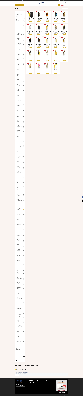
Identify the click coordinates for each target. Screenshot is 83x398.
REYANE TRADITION (19, 256)
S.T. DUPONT (18, 262)
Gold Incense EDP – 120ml (47, 57)
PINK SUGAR (18, 243)
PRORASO (18, 246)
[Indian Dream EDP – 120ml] (38, 66)
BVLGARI (18, 79)
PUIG (17, 248)
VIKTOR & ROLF (18, 294)
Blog (46, 384)
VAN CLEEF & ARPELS (19, 289)
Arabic (33, 382)
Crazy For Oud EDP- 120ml (64, 44)
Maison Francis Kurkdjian (19, 321)
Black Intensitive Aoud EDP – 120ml (47, 32)
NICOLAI (17, 229)
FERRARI (18, 134)
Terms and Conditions (39, 383)
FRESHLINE (18, 142)
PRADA (17, 245)
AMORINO (18, 39)
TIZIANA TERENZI (19, 282)
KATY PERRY (18, 313)
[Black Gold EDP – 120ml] (38, 27)
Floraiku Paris (18, 136)
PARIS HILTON (18, 330)
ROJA (17, 334)
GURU (17, 155)
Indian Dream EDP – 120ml (38, 70)
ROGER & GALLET (19, 260)
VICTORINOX (18, 293)
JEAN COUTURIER (18, 305)
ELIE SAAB (18, 116)
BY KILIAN (18, 80)
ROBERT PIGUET (18, 332)
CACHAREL (18, 83)
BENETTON (18, 59)
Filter (23, 356)
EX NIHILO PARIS (18, 129)
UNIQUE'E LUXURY (19, 287)
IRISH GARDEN (18, 163)
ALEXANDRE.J (18, 38)
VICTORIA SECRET (19, 325)
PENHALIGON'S (18, 239)
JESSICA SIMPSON (19, 309)
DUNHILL (18, 114)
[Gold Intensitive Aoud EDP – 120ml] (55, 53)
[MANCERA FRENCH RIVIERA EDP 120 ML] (47, 79)
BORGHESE (18, 70)
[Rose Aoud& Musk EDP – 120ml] (30, 104)
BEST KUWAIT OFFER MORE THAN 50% (19, 15)
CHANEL (17, 91)
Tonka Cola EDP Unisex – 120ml (47, 19)
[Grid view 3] (59, 8)
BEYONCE (18, 61)
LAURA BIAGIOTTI (19, 195)
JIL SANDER (18, 173)
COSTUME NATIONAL (19, 100)
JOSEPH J (18, 178)
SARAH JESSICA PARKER (19, 335)
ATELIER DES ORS (19, 50)
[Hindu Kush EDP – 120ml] (64, 53)
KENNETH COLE (18, 182)
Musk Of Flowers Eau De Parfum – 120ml (56, 83)
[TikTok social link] (61, 0)
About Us (47, 381)
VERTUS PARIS (18, 292)
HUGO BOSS (18, 161)
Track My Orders (39, 381)
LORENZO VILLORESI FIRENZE (19, 203)
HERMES (18, 158)
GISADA (17, 147)
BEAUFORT (18, 58)
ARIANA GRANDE (18, 47)
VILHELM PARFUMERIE (19, 326)
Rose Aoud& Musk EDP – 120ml (30, 109)
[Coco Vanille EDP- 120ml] (55, 40)
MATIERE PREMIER (19, 214)
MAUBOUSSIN (18, 215)
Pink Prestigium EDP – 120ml (38, 96)
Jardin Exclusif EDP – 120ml (30, 83)
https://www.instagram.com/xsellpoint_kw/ (62, 392)
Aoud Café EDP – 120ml (64, 18)
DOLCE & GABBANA (19, 111)
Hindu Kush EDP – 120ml (64, 57)
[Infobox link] (62, 5)
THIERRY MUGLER (19, 279)
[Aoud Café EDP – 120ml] (64, 14)
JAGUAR (17, 170)
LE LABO (17, 198)
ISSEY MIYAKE (18, 165)
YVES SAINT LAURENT (19, 298)
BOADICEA (18, 65)
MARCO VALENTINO (19, 213)
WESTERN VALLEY (19, 344)
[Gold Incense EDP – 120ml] (47, 53)
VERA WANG (18, 343)
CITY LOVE (18, 95)
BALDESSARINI (18, 54)
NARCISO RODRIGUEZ (19, 224)
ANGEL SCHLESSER (19, 40)
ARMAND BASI (18, 48)
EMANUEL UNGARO (19, 120)
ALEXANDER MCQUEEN (19, 37)
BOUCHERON (18, 74)
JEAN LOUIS (18, 171)
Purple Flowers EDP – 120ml (55, 96)
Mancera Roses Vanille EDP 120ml (30, 19)
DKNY (17, 110)
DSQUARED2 (18, 112)
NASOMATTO (18, 226)
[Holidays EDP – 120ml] (30, 66)
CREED (17, 101)
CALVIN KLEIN (18, 84)
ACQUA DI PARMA (19, 32)
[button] (30, 21)
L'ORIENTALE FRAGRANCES (18, 316)
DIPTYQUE (18, 109)
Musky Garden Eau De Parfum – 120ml (64, 83)
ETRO (17, 127)
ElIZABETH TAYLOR (19, 119)
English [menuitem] (44, 397)
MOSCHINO (18, 223)
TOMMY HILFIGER (19, 284)
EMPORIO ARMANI (19, 121)
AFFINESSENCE (18, 33)
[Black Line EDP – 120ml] (55, 27)
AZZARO (17, 53)
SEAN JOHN (18, 336)
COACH (17, 99)
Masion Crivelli (18, 327)
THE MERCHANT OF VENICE (19, 342)
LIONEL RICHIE (18, 317)
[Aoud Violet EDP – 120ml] (30, 27)
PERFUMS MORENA (19, 322)
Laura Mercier (18, 196)
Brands (22, 8)
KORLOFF (18, 186)
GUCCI (17, 151)
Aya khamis (19, 395)
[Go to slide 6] (62, 391)
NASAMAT (18, 225)
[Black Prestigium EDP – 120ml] (30, 40)
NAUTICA (18, 228)
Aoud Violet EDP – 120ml (30, 31)
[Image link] (20, 381)
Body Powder (17, 350)
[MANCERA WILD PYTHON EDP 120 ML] (38, 14)
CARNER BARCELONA (19, 85)
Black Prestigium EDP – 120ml (30, 45)
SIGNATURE (18, 266)
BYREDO (17, 81)
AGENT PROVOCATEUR (19, 34)
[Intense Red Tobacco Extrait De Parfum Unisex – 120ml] (64, 66)
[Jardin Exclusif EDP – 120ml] (30, 79)
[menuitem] (40, 397)
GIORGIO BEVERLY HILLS (19, 146)
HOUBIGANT (18, 160)
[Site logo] (41, 2)
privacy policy (38, 385)
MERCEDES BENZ (19, 218)
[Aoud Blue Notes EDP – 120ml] (55, 14)
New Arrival (17, 345)
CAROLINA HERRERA (19, 86)
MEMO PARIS (18, 216)
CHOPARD (18, 94)
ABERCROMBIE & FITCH (19, 28)
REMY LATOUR (18, 254)
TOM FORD (18, 283)
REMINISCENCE (18, 253)
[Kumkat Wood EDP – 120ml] (38, 79)
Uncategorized (17, 13)
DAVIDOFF (18, 104)
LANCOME (18, 193)
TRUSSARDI (18, 286)
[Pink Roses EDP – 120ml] (47, 91)
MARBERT (18, 210)
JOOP (17, 177)
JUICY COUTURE (18, 180)
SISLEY (17, 267)
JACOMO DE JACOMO (19, 167)
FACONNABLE (18, 130)
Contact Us (47, 383)
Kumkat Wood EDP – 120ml (38, 83)
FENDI (17, 131)
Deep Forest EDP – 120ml (30, 57)
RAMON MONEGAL (19, 250)
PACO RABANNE (18, 236)
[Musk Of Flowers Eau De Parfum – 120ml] (55, 79)
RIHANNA (18, 331)
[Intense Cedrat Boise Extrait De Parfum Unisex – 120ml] (55, 66)
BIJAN (17, 63)
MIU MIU (17, 329)
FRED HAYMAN (18, 299)
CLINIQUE (18, 96)
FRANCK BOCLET (18, 140)
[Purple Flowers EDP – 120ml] (55, 91)
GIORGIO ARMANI (18, 145)
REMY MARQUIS (18, 255)
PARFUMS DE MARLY (19, 238)
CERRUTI (18, 90)
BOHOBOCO (18, 68)
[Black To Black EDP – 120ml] (38, 40)
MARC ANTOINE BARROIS (19, 212)
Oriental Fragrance (18, 349)
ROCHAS (17, 259)
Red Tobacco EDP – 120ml (64, 95)
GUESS (17, 153)
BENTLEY (18, 60)
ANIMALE (18, 42)
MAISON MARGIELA (19, 207)
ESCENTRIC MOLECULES (19, 124)
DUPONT (18, 115)
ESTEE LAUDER (18, 125)
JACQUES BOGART (19, 168)
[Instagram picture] (61, 385)
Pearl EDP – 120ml (30, 95)
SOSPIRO (18, 269)
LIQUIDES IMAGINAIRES (19, 200)
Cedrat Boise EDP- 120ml (47, 44)
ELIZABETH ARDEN (19, 117)
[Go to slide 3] (60, 391)
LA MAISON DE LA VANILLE (19, 189)
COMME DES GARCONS (19, 25)
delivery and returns (39, 384)
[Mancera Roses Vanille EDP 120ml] (30, 14)
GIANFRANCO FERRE (19, 303)
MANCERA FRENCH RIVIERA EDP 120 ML (47, 83)
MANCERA (18, 209)
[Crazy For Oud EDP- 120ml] (64, 40)
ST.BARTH (18, 270)
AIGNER (17, 35)
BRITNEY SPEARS (19, 76)
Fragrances (17, 347)
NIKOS (17, 230)
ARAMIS (17, 45)
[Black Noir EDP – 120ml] (64, 27)
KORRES (17, 187)
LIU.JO (17, 319)
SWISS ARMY (18, 274)
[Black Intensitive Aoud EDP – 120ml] (47, 27)
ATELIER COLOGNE (19, 49)
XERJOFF (18, 297)
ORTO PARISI (18, 235)
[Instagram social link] (60, 0)
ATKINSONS (18, 52)
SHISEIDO (18, 337)
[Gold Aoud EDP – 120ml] (38, 53)
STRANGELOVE (18, 273)
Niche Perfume (31, 383)
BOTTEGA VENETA (19, 73)
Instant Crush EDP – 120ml (47, 70)
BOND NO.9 (18, 69)
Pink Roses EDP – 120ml (47, 95)
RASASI (17, 251)
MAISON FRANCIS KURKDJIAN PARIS (19, 205)
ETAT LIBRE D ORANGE (19, 126)
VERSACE (18, 291)
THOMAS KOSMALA (19, 281)
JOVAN (17, 310)
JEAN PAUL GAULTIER (19, 172)
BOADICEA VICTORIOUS (19, 66)
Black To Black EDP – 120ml (38, 45)
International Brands (26, 8)
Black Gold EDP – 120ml (39, 31)
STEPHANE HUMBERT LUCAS (19, 272)
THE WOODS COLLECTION (19, 278)
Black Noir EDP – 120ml (64, 31)
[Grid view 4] (60, 8)
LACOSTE (18, 190)
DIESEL (17, 106)
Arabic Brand (17, 20)
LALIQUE (17, 191)
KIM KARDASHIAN (19, 314)
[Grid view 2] (57, 8)
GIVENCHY (18, 148)
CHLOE (17, 93)
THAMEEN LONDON (19, 277)
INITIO (17, 162)
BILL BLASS (18, 64)
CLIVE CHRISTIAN (18, 98)
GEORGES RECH (18, 302)
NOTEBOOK (18, 234)
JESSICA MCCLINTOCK (19, 308)
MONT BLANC (18, 221)
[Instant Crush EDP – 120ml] (47, 66)
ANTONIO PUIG (18, 44)
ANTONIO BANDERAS (19, 43)
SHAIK (17, 265)
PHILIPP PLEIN (18, 324)
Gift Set (30, 385)
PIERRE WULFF (18, 241)
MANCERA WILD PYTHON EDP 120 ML (39, 19)
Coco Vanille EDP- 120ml (56, 44)
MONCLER (18, 220)
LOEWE (17, 201)
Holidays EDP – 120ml (30, 70)
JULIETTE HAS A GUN (19, 312)
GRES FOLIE (18, 150)
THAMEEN (18, 340)
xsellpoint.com (27, 395)
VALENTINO (18, 288)
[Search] (59, 5)
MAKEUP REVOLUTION (19, 208)
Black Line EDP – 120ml (56, 31)
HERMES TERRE (18, 23)
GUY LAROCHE (18, 156)
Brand (30, 382)
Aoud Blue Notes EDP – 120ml (56, 19)
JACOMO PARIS (18, 304)
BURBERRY (18, 78)
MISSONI (18, 219)
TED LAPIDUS (18, 276)
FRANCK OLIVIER (18, 141)
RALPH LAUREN (18, 249)
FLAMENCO (18, 135)
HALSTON (18, 157)
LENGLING (18, 199)
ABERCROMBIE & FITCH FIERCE (19, 30)
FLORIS (17, 137)
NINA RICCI (18, 231)
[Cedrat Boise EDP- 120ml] (47, 40)
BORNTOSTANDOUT (19, 71)
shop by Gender (17, 16)
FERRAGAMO (18, 132)
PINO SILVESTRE (18, 244)
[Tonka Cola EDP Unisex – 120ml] (47, 14)
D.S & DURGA (18, 102)
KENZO (17, 183)
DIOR (17, 107)
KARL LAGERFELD (19, 181)
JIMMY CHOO (18, 175)
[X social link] (59, 0)
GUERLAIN (18, 152)
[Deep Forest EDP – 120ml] (30, 53)
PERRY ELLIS (18, 240)
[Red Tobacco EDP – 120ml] (64, 91)
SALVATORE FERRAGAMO (19, 264)
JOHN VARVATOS (18, 176)
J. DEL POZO (18, 166)
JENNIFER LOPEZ (18, 307)
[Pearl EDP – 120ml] (30, 91)
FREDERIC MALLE (19, 300)
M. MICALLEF (18, 320)
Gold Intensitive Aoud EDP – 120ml (55, 58)
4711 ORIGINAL (18, 27)
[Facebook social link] (58, 0)
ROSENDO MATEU (19, 261)
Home (20, 8)
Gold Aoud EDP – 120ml (39, 57)
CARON (17, 88)
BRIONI (17, 75)
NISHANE (18, 233)
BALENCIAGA (18, 55)
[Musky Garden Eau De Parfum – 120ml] (64, 79)
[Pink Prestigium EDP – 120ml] (38, 91)
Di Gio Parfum (18, 105)
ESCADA (17, 122)
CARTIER (18, 89)
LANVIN (17, 194)
